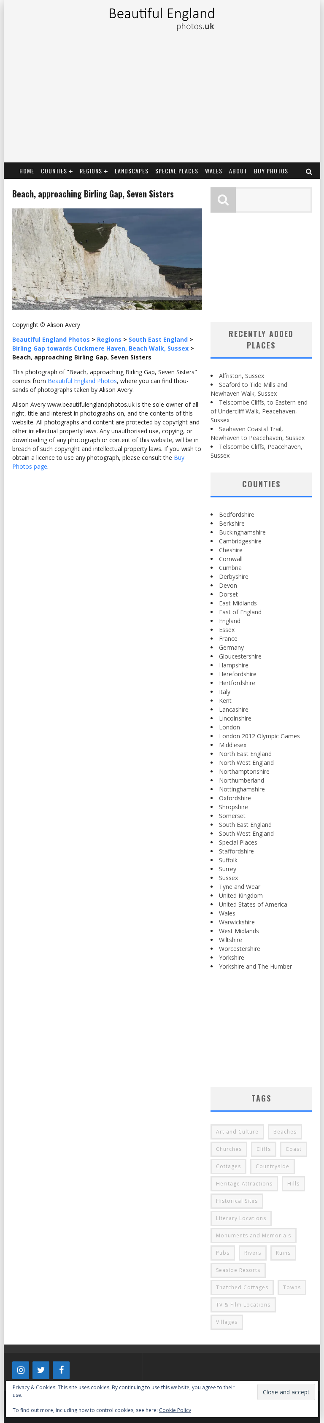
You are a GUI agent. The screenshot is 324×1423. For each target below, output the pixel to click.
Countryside (272, 1166)
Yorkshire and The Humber (255, 966)
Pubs (223, 1252)
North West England (246, 763)
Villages (227, 1322)
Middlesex (232, 745)
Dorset (228, 594)
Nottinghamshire (242, 789)
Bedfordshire (236, 514)
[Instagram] (20, 1370)
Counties (54, 170)
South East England (245, 825)
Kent (225, 701)
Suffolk (228, 860)
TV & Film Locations (243, 1304)
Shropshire (233, 807)
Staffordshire (236, 851)
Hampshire (233, 665)
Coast (294, 1149)
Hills (293, 1183)
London (229, 727)
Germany (231, 647)
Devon (228, 585)
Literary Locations (241, 1218)
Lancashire (233, 709)
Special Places (176, 170)
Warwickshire (237, 922)
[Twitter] (40, 1370)
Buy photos (271, 170)
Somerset (232, 816)
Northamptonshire (244, 771)
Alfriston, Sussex (241, 376)
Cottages (228, 1166)
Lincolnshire (235, 718)
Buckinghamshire (242, 532)
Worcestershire (239, 949)
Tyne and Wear (239, 887)
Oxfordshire (235, 798)
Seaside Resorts (238, 1270)
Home (26, 170)
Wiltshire (230, 940)
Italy (224, 692)
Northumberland (241, 780)
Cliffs (263, 1149)
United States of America (253, 904)
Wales (213, 170)
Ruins (283, 1252)
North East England (245, 754)
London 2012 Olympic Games (259, 736)
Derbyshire (233, 576)
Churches (229, 1149)
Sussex (228, 878)
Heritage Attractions (244, 1183)
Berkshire (232, 523)
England (229, 621)
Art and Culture (237, 1131)
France (228, 639)
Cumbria (230, 568)
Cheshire (231, 550)
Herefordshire (237, 674)
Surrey (227, 869)
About (238, 170)
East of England (240, 612)
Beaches (285, 1131)
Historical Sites (237, 1200)
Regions (91, 170)
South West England (246, 833)
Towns (292, 1287)
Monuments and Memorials (253, 1235)
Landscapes (131, 170)
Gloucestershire (240, 656)
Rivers (252, 1252)
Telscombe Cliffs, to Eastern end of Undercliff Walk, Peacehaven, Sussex (259, 411)
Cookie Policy (175, 1410)
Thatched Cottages (242, 1287)
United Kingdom (241, 895)
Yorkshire (231, 957)
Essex (227, 630)
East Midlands (238, 603)
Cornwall (231, 559)
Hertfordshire (237, 683)
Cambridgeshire (240, 541)
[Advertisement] (161, 99)
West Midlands (239, 931)
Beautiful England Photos (82, 381)
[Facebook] (61, 1370)
